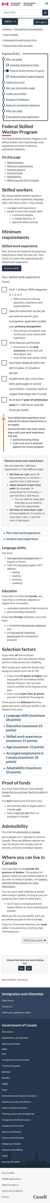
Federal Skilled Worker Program (27, 70)
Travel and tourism (11, 1065)
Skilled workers (15, 162)
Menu (9, 21)
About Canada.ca (10, 1184)
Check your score (15, 82)
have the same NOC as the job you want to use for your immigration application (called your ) (27, 318)
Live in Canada (11, 34)
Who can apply (14, 59)
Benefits (6, 1077)
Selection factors (16, 169)
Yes (21, 968)
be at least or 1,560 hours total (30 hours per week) (28, 405)
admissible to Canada (28, 832)
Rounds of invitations (17, 99)
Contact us (7, 1006)
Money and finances (12, 1131)
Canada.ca (7, 29)
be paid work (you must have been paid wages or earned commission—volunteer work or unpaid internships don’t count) (28, 386)
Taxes (4, 1089)
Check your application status (16, 1012)
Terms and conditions (12, 1190)
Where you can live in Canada (23, 180)
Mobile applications (11, 1178)
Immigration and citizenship (28, 29)
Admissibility (14, 176)
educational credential (33, 625)
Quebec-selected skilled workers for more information (25, 883)
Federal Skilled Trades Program (27, 76)
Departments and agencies (15, 1037)
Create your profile (16, 93)
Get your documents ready (20, 88)
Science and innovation (13, 1137)
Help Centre (7, 1000)
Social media (8, 1172)
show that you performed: (24, 342)
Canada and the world (12, 1125)
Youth (5, 1155)
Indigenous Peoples (11, 1143)
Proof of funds (15, 173)
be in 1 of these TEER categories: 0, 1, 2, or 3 (28, 292)
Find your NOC (11, 268)
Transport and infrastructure (16, 1119)
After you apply (14, 111)
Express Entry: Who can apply (18, 45)
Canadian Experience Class (24, 65)
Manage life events (11, 1161)
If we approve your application (22, 116)
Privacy (5, 1196)
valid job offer (22, 813)
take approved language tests (23, 558)
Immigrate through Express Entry (20, 40)
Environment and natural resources (19, 1095)
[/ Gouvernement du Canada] (19, 3)
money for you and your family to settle (23, 792)
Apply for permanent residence (23, 105)
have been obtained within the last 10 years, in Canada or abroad (27, 368)
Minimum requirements (20, 166)
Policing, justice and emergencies (18, 1113)
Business (6, 1071)
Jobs (4, 1053)
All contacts (7, 1031)
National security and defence (16, 1101)
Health (5, 1083)
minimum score (26, 565)
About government (11, 1043)
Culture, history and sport (14, 1107)
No (28, 968)
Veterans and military (12, 1149)
